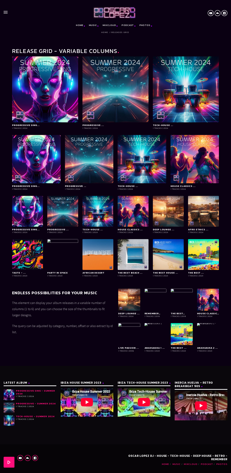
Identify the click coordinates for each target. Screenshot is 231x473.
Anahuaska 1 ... (155, 348)
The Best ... (196, 272)
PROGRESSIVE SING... (26, 125)
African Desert (93, 272)
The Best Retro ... (177, 313)
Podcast (128, 25)
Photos (145, 25)
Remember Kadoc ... (152, 313)
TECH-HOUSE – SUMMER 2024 (35, 416)
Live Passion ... (128, 348)
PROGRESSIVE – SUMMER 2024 (36, 403)
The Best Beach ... (130, 272)
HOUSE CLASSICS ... (183, 186)
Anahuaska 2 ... (207, 348)
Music (93, 25)
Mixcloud (109, 25)
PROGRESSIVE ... (93, 125)
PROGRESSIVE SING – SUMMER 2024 (35, 392)
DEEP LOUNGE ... (163, 229)
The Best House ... (165, 272)
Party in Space (57, 272)
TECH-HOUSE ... (163, 125)
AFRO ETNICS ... (198, 229)
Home (79, 25)
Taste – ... (19, 272)
